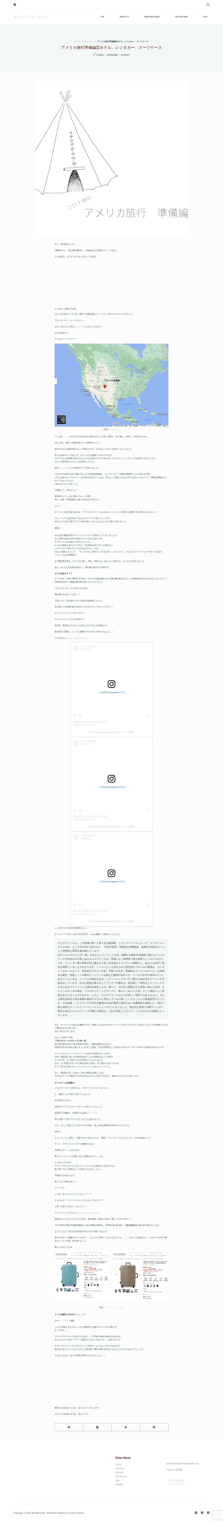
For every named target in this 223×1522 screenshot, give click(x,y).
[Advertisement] (111, 282)
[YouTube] (208, 1513)
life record (181, 17)
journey (125, 55)
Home (118, 1464)
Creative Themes (76, 1513)
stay (205, 17)
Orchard (119, 1472)
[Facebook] (69, 1427)
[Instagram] (15, 4)
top (102, 17)
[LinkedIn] (154, 1427)
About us (119, 1468)
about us (124, 17)
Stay (117, 1480)
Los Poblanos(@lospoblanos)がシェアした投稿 (111, 732)
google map (115, 429)
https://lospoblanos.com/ (78, 638)
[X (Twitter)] (97, 1427)
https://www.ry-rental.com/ (89, 1213)
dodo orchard (152, 17)
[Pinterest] (126, 1427)
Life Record (121, 1476)
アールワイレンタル (114, 1307)
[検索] (208, 4)
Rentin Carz (63, 468)
